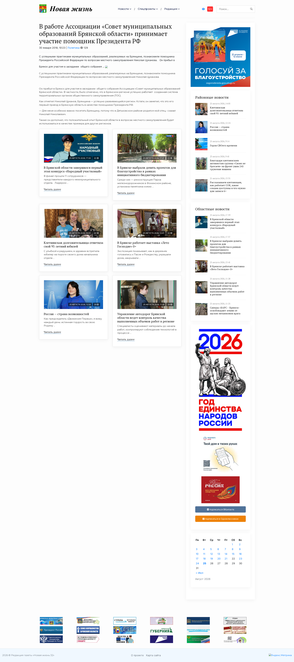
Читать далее (52, 189)
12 (211, 553)
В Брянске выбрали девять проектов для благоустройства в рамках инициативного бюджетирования (146, 171)
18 (204, 558)
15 (233, 553)
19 (211, 558)
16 (240, 553)
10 (197, 553)
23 (240, 558)
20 (219, 558)
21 (226, 558)
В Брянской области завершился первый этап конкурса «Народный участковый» (73, 169)
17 (197, 558)
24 (197, 563)
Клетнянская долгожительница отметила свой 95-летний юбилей (73, 244)
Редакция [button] (170, 8)
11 (204, 553)
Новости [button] (123, 8)
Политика (73, 47)
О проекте (137, 655)
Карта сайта (153, 655)
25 (204, 563)
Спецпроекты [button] (146, 8)
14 (226, 553)
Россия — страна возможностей (66, 314)
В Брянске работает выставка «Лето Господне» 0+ (143, 244)
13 (218, 553)
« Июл (199, 572)
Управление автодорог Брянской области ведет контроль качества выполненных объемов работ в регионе (145, 317)
